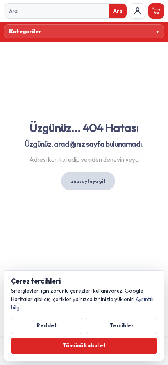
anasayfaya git (88, 181)
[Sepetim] (156, 11)
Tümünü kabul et (84, 345)
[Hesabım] (137, 11)
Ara (117, 11)
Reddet (47, 325)
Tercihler (121, 325)
